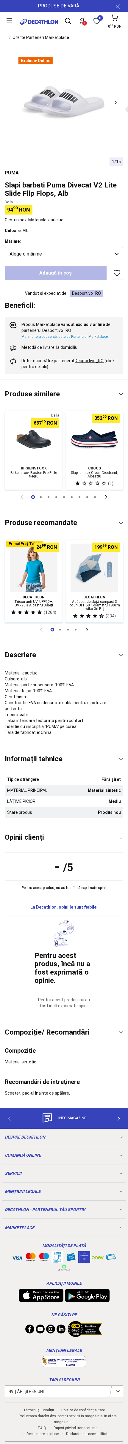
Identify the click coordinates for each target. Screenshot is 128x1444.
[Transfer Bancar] (57, 1260)
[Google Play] (87, 1299)
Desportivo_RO (86, 293)
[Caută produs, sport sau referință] (68, 21)
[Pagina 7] (87, 497)
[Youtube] (40, 1330)
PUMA (12, 173)
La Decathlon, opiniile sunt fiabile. (64, 907)
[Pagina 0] (33, 497)
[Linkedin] (61, 1330)
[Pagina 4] (64, 497)
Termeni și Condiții (38, 1410)
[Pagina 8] (95, 497)
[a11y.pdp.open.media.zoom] (64, 102)
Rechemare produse (42, 1434)
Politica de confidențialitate (83, 1410)
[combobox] (64, 254)
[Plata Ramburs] (111, 1258)
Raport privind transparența (76, 1428)
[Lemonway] (64, 1267)
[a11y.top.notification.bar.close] (117, 6)
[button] (115, 102)
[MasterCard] (31, 1258)
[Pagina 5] (72, 497)
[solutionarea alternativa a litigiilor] (64, 1364)
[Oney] (98, 1257)
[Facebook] (29, 1330)
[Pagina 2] (48, 497)
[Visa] (17, 1257)
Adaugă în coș (55, 273)
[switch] (117, 273)
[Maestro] (44, 1258)
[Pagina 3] (56, 497)
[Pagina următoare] (106, 497)
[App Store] (41, 1299)
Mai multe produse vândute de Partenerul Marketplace (64, 337)
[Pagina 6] (79, 497)
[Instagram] (50, 1330)
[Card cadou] (71, 1258)
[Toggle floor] (121, 394)
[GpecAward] (85, 1334)
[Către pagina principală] (39, 22)
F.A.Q (42, 1428)
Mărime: (13, 241)
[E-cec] (84, 1260)
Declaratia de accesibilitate (87, 1434)
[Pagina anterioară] (21, 497)
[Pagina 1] (41, 497)
